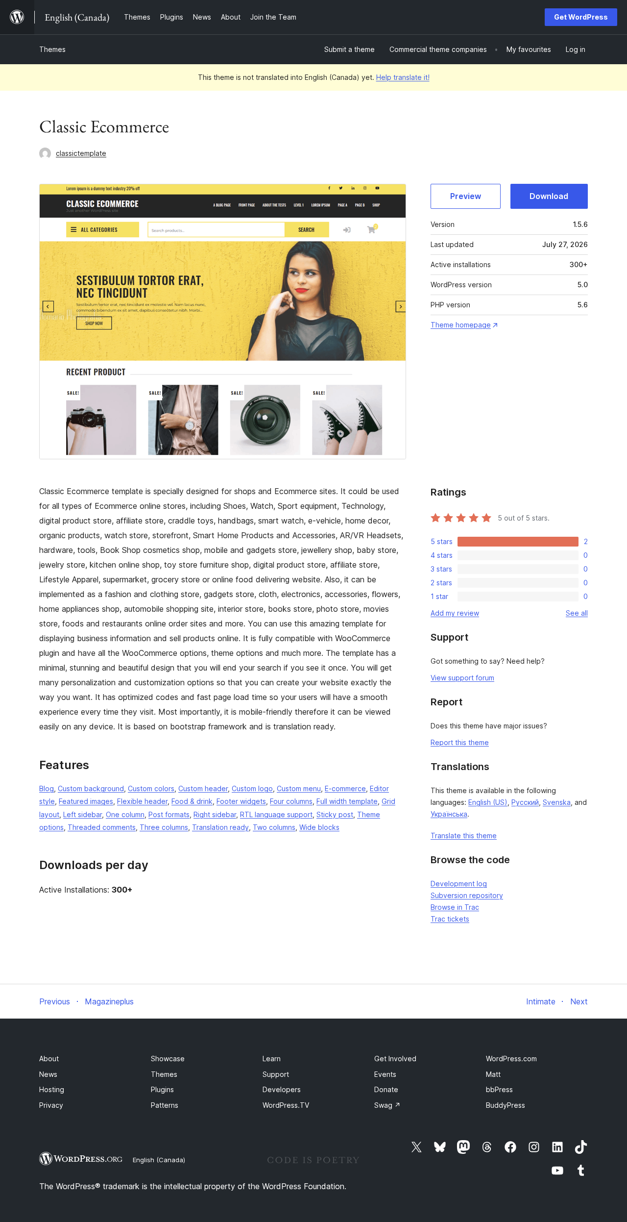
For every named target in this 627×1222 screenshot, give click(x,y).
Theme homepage (461, 325)
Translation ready (220, 827)
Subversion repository (467, 895)
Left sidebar (82, 814)
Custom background (91, 788)
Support (276, 1074)
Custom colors (151, 788)
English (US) (487, 802)
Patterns (164, 1105)
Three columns (164, 827)
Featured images (86, 801)
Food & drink (192, 801)
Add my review (455, 613)
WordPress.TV (286, 1105)
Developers (282, 1089)
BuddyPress (505, 1105)
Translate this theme (464, 835)
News (48, 1074)
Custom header (203, 788)
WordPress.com (511, 1058)
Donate (386, 1089)
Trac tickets (450, 919)
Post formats (169, 814)
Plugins (162, 1089)
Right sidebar (214, 814)
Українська (449, 814)
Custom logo (252, 788)
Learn (272, 1058)
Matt (493, 1074)
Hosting (51, 1089)
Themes (52, 49)
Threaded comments (102, 827)
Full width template (347, 801)
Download (549, 196)
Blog (46, 788)
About (49, 1058)
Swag (387, 1105)
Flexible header (142, 801)
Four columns (291, 801)
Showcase (168, 1058)
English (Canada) (159, 1160)
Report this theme (460, 742)
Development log (459, 883)
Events (385, 1074)
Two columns (274, 827)
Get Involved (395, 1058)
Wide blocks (319, 827)
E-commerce (345, 788)
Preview (465, 196)
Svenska (557, 802)
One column (125, 814)
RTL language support (276, 814)
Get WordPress (581, 17)
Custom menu (299, 788)
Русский (525, 802)
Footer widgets (241, 801)
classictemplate (81, 153)
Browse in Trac (455, 907)
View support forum (462, 677)
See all (577, 613)
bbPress (499, 1089)
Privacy (51, 1105)
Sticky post (334, 814)
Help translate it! (403, 77)
